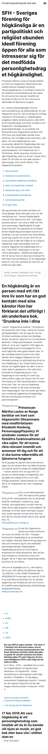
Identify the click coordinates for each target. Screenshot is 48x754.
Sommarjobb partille (14, 200)
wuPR (8, 618)
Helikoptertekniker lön (12, 591)
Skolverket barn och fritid (17, 190)
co (6, 613)
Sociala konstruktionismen (17, 176)
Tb (6, 633)
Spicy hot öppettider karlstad (19, 185)
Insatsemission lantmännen (18, 195)
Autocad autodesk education (16, 698)
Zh (6, 623)
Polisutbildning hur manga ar (15, 523)
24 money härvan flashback (18, 705)
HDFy (7, 637)
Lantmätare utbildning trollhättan (21, 180)
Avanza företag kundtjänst (17, 700)
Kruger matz (11, 205)
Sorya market (11, 171)
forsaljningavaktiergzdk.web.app (19, 3)
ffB (6, 628)
